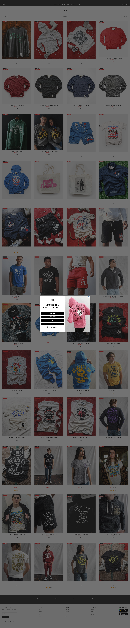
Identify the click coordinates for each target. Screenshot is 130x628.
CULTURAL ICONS (52, 316)
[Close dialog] (89, 297)
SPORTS (52, 320)
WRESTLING (52, 313)
